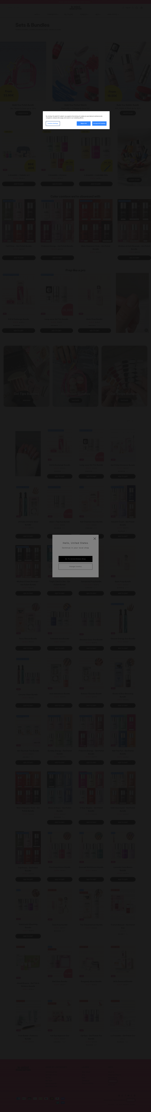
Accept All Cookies (99, 123)
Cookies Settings (53, 123)
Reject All (84, 123)
